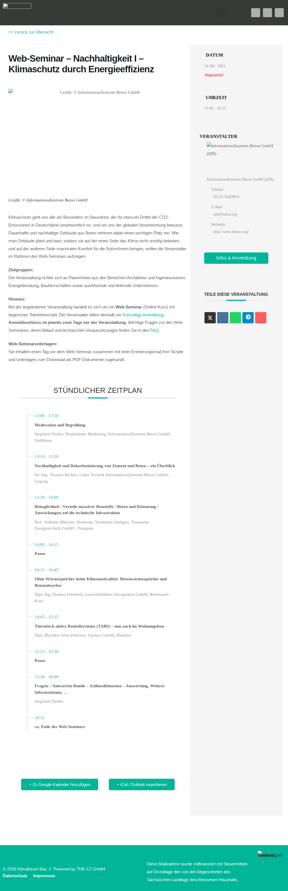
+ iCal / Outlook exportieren (142, 784)
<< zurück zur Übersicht (30, 32)
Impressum (44, 875)
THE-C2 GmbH (90, 869)
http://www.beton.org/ (231, 232)
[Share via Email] (260, 317)
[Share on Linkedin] (222, 317)
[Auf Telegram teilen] (248, 317)
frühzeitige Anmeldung (143, 314)
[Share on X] (210, 317)
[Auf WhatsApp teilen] (235, 317)
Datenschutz (15, 875)
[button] (221, 12)
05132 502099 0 (226, 197)
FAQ (154, 330)
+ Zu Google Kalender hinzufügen (59, 784)
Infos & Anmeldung (236, 258)
